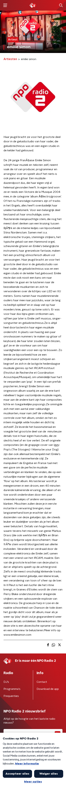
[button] (5, 5)
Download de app (48, 689)
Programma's (12, 689)
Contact (42, 681)
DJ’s (6, 681)
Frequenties (11, 696)
